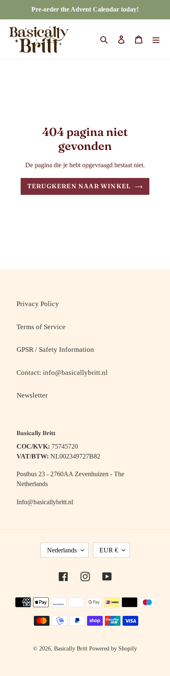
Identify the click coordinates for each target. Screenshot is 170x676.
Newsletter (32, 395)
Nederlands (62, 550)
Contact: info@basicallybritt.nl (62, 373)
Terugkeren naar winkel (78, 186)
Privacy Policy (38, 304)
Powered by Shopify (113, 649)
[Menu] (156, 39)
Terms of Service (41, 327)
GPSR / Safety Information (55, 349)
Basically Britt (70, 649)
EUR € (108, 550)
